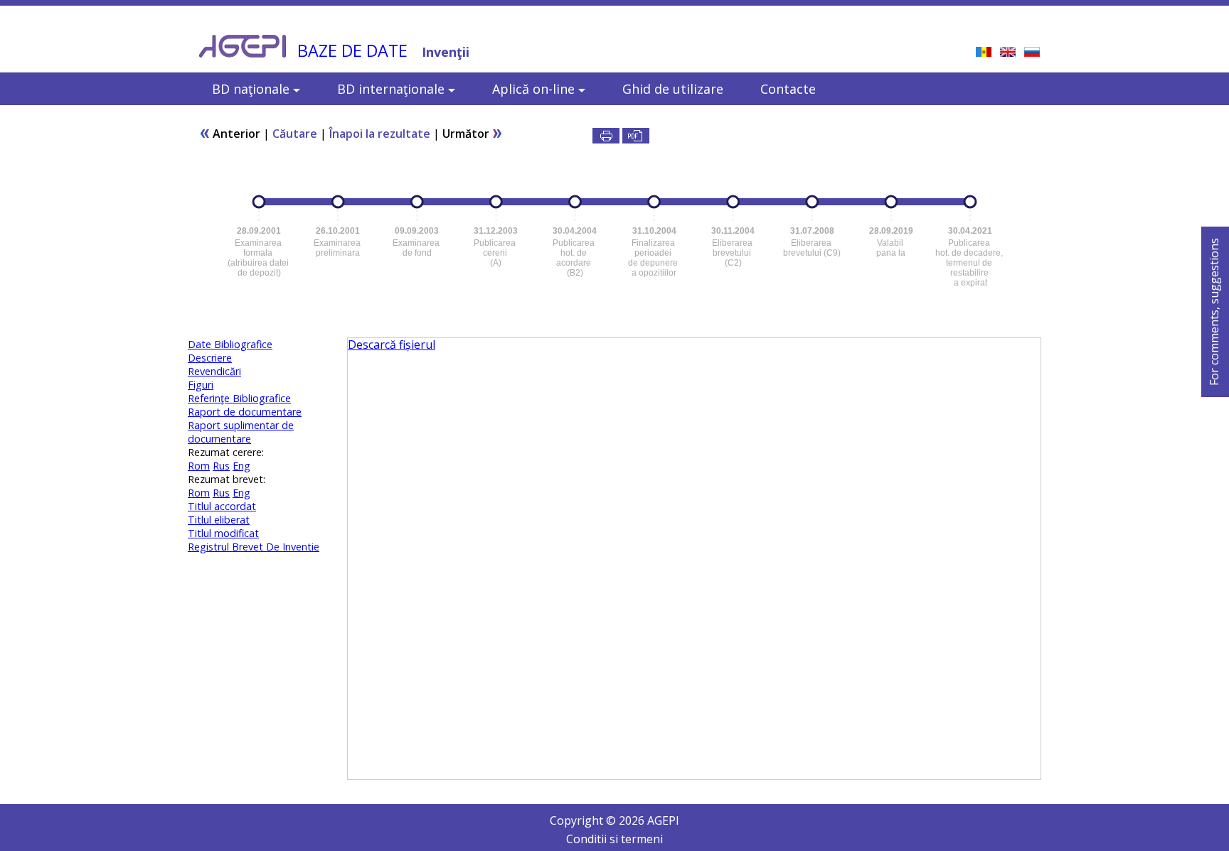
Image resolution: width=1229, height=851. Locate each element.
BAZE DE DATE (352, 50)
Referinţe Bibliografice (239, 398)
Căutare (294, 133)
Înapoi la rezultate (379, 133)
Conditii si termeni (614, 839)
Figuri (200, 384)
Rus (221, 465)
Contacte (788, 88)
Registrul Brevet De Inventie (253, 546)
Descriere (210, 357)
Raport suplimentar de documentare (241, 431)
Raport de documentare (245, 411)
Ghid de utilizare (672, 88)
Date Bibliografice (230, 344)
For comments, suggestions (1214, 312)
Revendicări (214, 371)
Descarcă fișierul (391, 344)
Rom (199, 465)
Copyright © (584, 820)
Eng (241, 465)
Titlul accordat (222, 506)
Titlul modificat (223, 533)
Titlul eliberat (219, 519)
